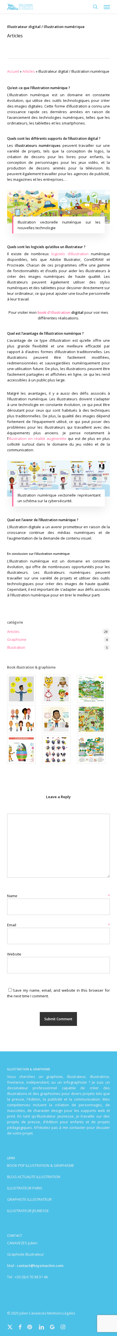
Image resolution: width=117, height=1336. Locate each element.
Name (58, 895)
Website (14, 954)
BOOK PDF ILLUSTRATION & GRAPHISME (40, 1165)
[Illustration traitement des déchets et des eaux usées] (23, 750)
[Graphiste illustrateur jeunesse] (58, 719)
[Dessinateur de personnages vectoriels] (23, 719)
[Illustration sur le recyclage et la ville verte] (93, 689)
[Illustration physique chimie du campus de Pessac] (93, 750)
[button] (107, 7)
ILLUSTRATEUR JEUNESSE (28, 1210)
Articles (15, 36)
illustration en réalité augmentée (38, 438)
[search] (95, 6)
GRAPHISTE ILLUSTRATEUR (29, 1199)
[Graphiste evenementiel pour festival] (58, 750)
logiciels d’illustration (70, 253)
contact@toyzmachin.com (40, 1265)
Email (58, 924)
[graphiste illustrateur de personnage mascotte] (58, 689)
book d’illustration (53, 312)
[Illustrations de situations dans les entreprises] (23, 689)
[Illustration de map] (93, 719)
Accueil (13, 71)
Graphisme (16, 639)
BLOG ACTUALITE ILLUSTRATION (33, 1176)
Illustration (16, 647)
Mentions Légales (61, 1313)
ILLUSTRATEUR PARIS (24, 1188)
